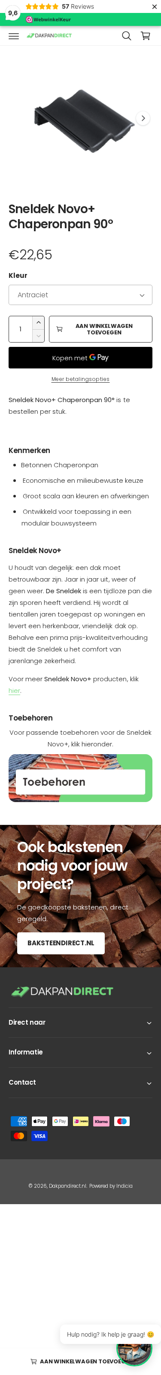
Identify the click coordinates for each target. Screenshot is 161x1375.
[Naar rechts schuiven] (143, 118)
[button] (13, 35)
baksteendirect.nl (60, 942)
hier (14, 690)
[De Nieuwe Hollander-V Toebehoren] (80, 778)
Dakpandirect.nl (67, 1186)
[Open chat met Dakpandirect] (134, 1348)
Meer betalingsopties (81, 379)
